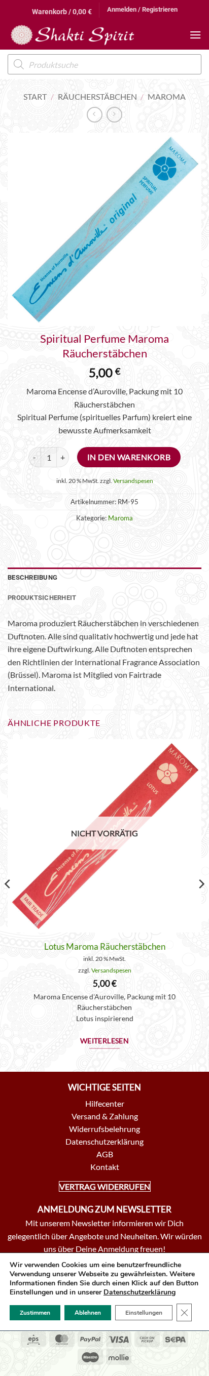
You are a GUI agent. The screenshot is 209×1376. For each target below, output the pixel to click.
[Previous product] (114, 115)
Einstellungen (143, 1313)
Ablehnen (88, 1313)
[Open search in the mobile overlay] (104, 64)
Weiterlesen (104, 1041)
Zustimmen (35, 1313)
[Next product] (94, 115)
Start (35, 96)
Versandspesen (133, 480)
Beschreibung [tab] (32, 577)
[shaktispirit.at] (72, 35)
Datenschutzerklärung (139, 1292)
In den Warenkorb (128, 457)
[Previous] (8, 904)
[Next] (201, 904)
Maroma (167, 96)
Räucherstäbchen (97, 96)
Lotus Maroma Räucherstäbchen (104, 946)
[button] (62, 10)
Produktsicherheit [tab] (42, 597)
